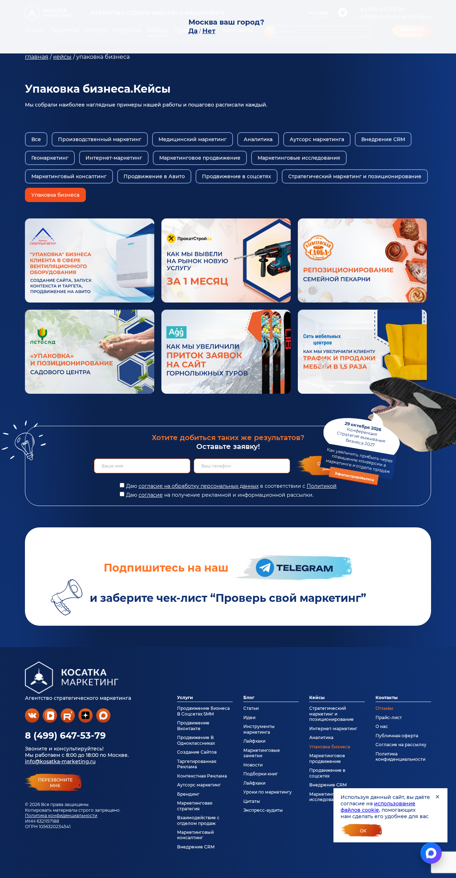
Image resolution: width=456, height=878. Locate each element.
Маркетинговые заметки (261, 753)
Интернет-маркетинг (114, 158)
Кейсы (317, 697)
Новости (253, 765)
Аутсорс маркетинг (199, 784)
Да (193, 31)
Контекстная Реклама (202, 776)
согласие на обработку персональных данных (199, 486)
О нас (381, 726)
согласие (151, 495)
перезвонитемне (55, 783)
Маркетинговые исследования (299, 158)
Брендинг (188, 794)
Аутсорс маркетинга (317, 139)
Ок (363, 830)
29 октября (359, 451)
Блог (248, 697)
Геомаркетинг (49, 158)
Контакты (386, 697)
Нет (209, 31)
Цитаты (251, 801)
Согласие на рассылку (400, 744)
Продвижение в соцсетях (236, 176)
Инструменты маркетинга (259, 729)
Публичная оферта (396, 735)
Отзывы (384, 708)
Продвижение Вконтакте (193, 725)
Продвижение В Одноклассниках (196, 740)
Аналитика (258, 139)
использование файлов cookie (378, 806)
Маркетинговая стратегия (194, 805)
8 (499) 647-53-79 (65, 735)
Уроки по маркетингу (267, 792)
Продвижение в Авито (154, 176)
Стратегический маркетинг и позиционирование (354, 176)
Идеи (249, 717)
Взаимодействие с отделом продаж (198, 820)
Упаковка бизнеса (55, 195)
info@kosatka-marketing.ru (60, 761)
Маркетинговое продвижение (199, 158)
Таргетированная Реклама (196, 764)
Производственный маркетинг (99, 139)
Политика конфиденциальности (61, 815)
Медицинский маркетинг (193, 139)
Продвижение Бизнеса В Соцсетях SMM (203, 711)
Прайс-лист (388, 717)
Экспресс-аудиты (263, 810)
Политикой (322, 486)
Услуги (185, 697)
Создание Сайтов (197, 752)
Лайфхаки (254, 741)
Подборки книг (260, 773)
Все (36, 139)
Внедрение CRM (383, 139)
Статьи (251, 708)
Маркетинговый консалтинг (69, 176)
